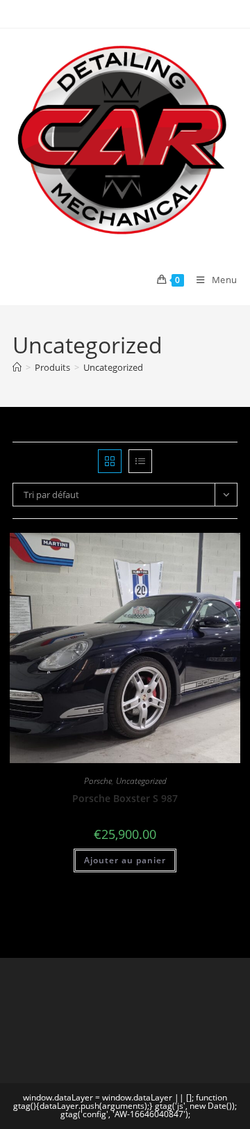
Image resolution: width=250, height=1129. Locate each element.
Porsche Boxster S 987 (125, 798)
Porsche (98, 781)
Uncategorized (113, 367)
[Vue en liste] (140, 461)
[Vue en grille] (110, 461)
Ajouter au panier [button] (125, 860)
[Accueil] (17, 367)
